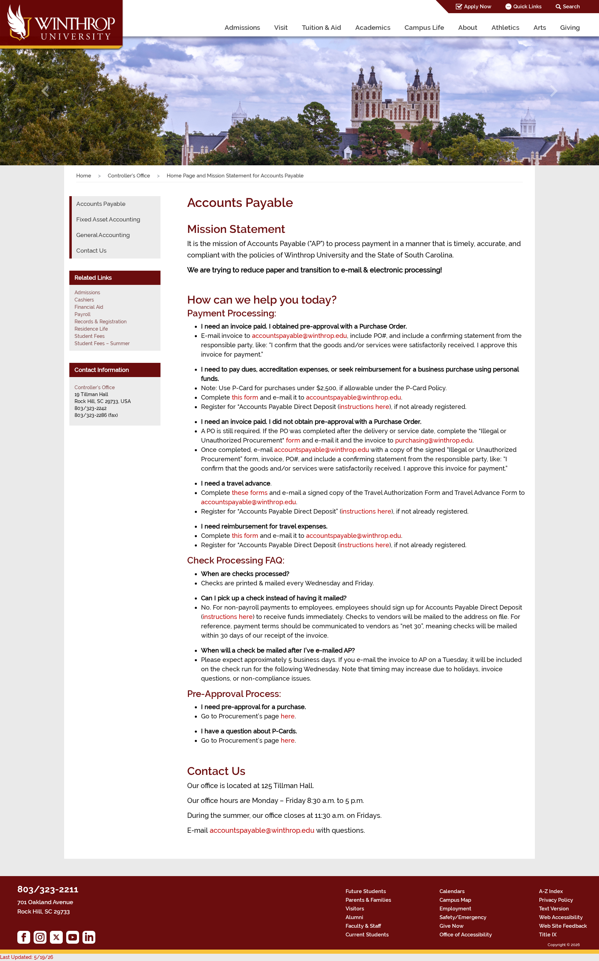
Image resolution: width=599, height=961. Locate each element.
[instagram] (42, 939)
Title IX (548, 935)
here (288, 716)
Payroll (82, 314)
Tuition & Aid (321, 27)
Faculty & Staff (363, 926)
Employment (455, 909)
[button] (45, 91)
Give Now (451, 926)
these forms (250, 492)
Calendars (452, 891)
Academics (372, 27)
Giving (570, 27)
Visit (281, 27)
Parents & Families (368, 900)
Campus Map (455, 900)
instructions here (364, 406)
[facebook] (25, 939)
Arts (539, 27)
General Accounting (103, 234)
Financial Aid (89, 307)
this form (245, 397)
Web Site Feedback (563, 926)
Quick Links (527, 6)
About (467, 27)
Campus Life (424, 27)
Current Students (367, 935)
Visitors (355, 909)
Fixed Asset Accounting (108, 219)
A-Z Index (551, 891)
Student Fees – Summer (102, 343)
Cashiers (84, 300)
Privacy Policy (556, 900)
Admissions (242, 27)
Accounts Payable (100, 203)
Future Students (366, 891)
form (293, 440)
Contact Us (91, 250)
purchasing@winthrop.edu (433, 440)
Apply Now (477, 6)
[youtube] (74, 939)
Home (83, 176)
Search (571, 6)
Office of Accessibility (466, 935)
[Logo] (62, 26)
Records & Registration (101, 321)
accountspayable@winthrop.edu (299, 335)
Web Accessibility (561, 917)
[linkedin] (91, 939)
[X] (58, 939)
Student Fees (90, 336)
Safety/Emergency (463, 917)
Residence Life (91, 329)
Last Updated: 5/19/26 (26, 957)
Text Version (554, 909)
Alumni (354, 917)
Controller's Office (129, 176)
